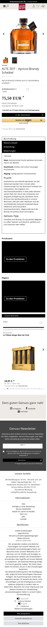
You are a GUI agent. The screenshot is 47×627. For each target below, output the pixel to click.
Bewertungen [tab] (10, 151)
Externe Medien (24, 601)
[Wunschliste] (38, 6)
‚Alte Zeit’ (16, 201)
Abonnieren (22, 460)
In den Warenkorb (22, 115)
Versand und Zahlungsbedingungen (23, 536)
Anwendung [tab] (9, 146)
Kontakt (23, 519)
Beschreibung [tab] (10, 138)
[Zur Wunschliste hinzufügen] (27, 90)
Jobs (23, 516)
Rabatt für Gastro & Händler (23, 511)
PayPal (24, 604)
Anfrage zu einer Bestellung (23, 506)
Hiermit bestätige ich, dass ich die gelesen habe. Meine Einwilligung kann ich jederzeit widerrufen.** (23, 453)
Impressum (34, 587)
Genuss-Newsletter (23, 509)
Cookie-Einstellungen (23, 531)
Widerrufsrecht (23, 538)
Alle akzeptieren (23, 613)
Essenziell (25, 598)
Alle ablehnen (23, 623)
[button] (23, 121)
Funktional (24, 606)
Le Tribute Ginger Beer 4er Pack (16, 335)
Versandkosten (20, 129)
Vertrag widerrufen (23, 541)
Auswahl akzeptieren (23, 618)
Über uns (23, 514)
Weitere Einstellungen (23, 609)
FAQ (23, 504)
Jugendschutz (23, 533)
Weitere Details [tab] (10, 143)
